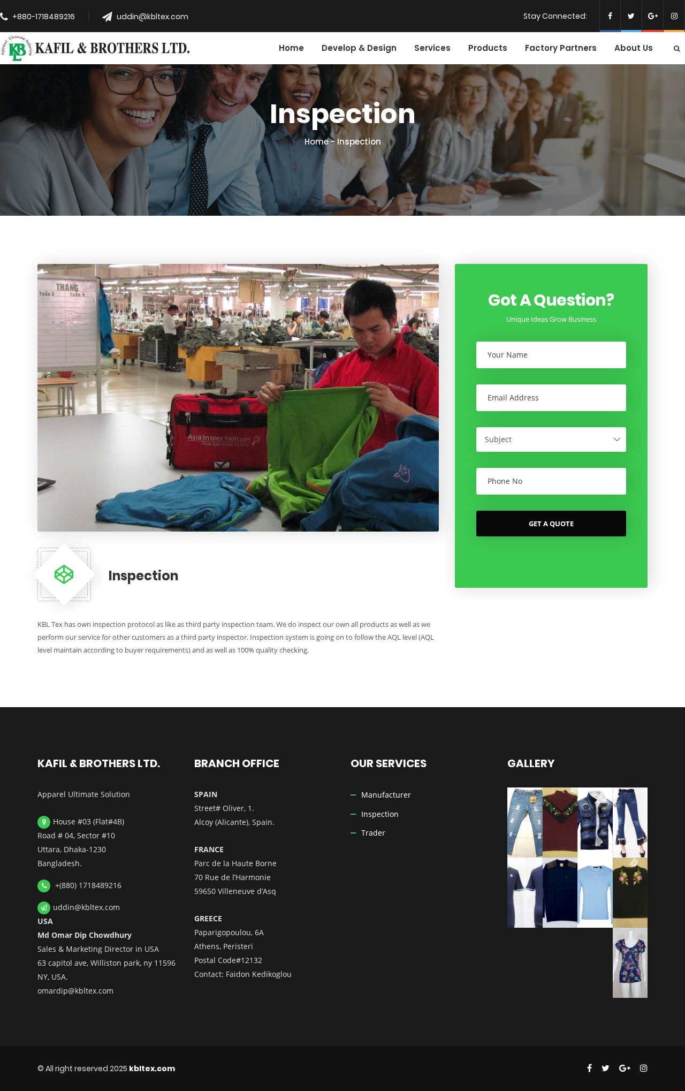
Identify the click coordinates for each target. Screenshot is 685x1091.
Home (317, 141)
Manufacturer (386, 795)
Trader (373, 833)
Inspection (380, 814)
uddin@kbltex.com (152, 16)
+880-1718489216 (43, 16)
